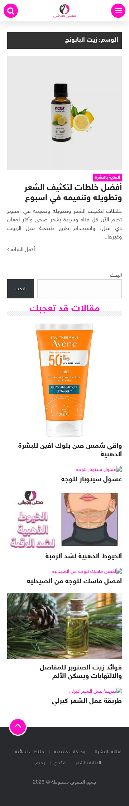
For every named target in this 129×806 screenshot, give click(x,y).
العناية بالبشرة (109, 752)
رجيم (40, 763)
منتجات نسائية (29, 752)
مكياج (60, 763)
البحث (116, 275)
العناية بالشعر (88, 763)
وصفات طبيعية (69, 752)
